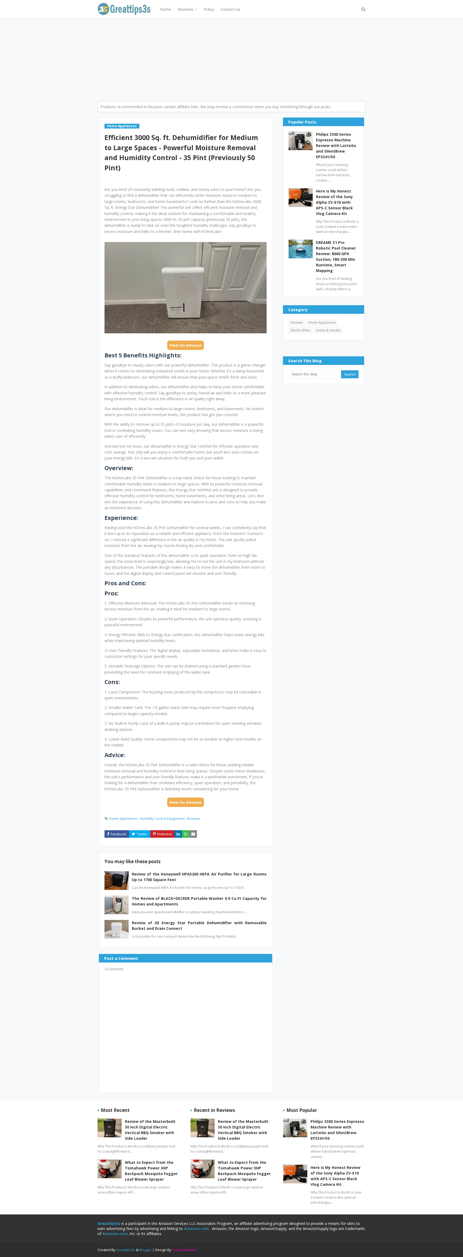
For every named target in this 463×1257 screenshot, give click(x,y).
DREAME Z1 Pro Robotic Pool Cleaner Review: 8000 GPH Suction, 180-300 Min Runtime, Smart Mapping (336, 256)
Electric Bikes (300, 330)
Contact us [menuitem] (230, 9)
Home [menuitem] (165, 9)
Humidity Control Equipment (162, 818)
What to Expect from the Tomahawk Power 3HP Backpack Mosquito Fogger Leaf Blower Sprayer (151, 1171)
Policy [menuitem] (209, 9)
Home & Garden (328, 330)
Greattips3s (126, 1249)
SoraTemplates (184, 1249)
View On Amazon (185, 345)
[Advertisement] (231, 58)
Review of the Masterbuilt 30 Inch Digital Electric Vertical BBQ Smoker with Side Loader (150, 1130)
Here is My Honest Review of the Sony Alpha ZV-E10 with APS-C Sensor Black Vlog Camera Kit (334, 202)
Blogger (145, 1249)
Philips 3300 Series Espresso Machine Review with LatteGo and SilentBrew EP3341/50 (336, 145)
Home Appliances (123, 818)
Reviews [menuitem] (185, 9)
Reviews (193, 818)
